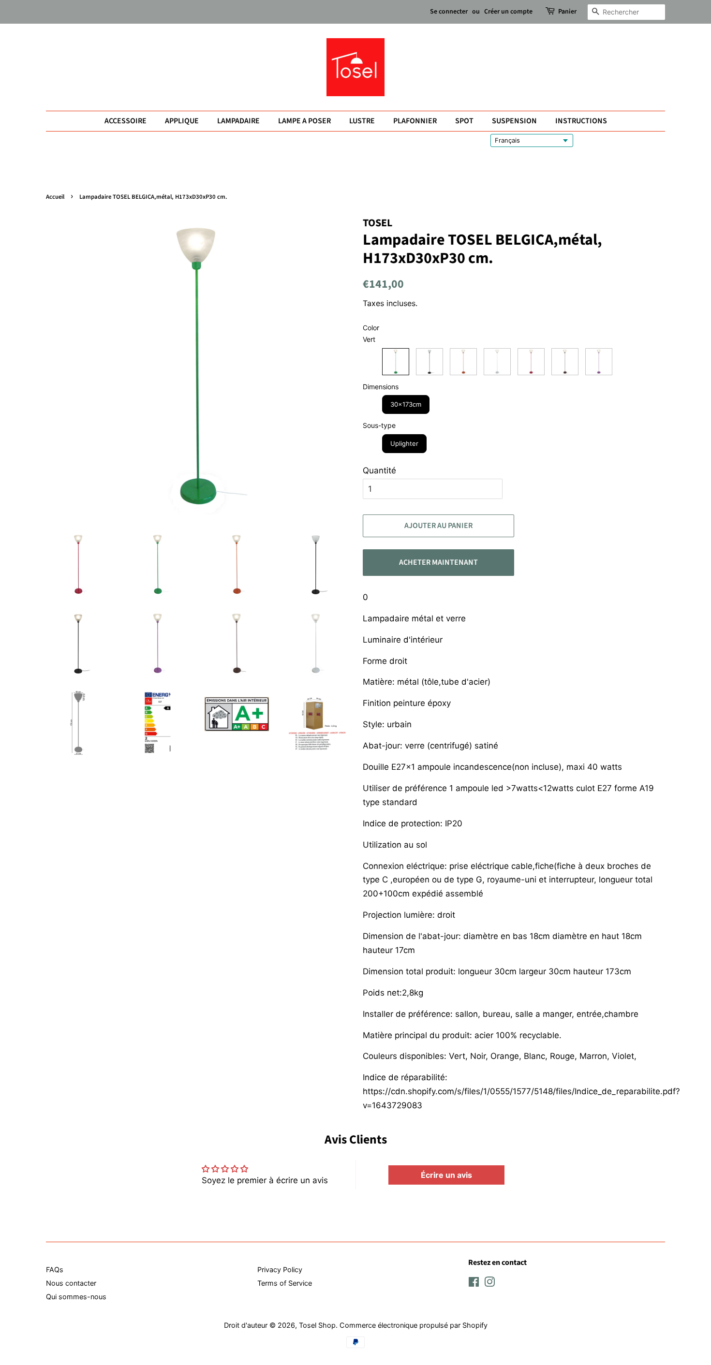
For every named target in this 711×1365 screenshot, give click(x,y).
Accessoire (125, 121)
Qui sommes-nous (76, 1296)
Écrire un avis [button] (446, 1175)
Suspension (514, 121)
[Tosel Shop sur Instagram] (489, 1283)
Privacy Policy (279, 1269)
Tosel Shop (317, 1325)
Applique (182, 121)
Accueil (55, 196)
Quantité (379, 470)
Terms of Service (284, 1283)
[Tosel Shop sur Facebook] (473, 1283)
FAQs (54, 1269)
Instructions (581, 121)
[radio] (395, 361)
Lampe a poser (304, 121)
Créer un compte (508, 11)
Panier (567, 11)
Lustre (362, 121)
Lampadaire (238, 121)
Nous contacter (71, 1283)
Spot (464, 121)
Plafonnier (415, 121)
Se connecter (449, 11)
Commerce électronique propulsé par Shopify (414, 1325)
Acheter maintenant (438, 562)
